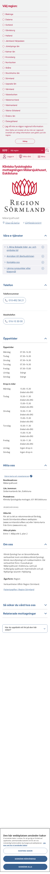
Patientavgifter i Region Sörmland (19, 589)
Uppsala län (10, 84)
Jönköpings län (12, 46)
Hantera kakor (25, 851)
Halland (8, 35)
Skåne (8, 68)
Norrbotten (10, 62)
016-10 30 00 (16, 321)
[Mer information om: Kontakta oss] (43, 262)
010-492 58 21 (16, 300)
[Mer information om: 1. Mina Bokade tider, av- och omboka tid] (43, 247)
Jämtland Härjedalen (14, 41)
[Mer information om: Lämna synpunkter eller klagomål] (43, 268)
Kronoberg (10, 57)
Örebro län (10, 116)
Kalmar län (10, 51)
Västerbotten (11, 94)
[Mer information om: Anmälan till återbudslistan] (43, 256)
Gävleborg (10, 30)
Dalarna (8, 19)
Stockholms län (12, 73)
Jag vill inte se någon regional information (24, 126)
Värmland (9, 89)
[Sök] (47, 150)
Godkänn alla (25, 867)
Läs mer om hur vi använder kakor (24, 844)
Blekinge (9, 14)
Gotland (9, 25)
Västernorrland (12, 100)
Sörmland (9, 78)
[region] (25, 850)
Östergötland (11, 121)
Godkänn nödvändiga (25, 859)
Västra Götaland (12, 110)
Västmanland (11, 105)
